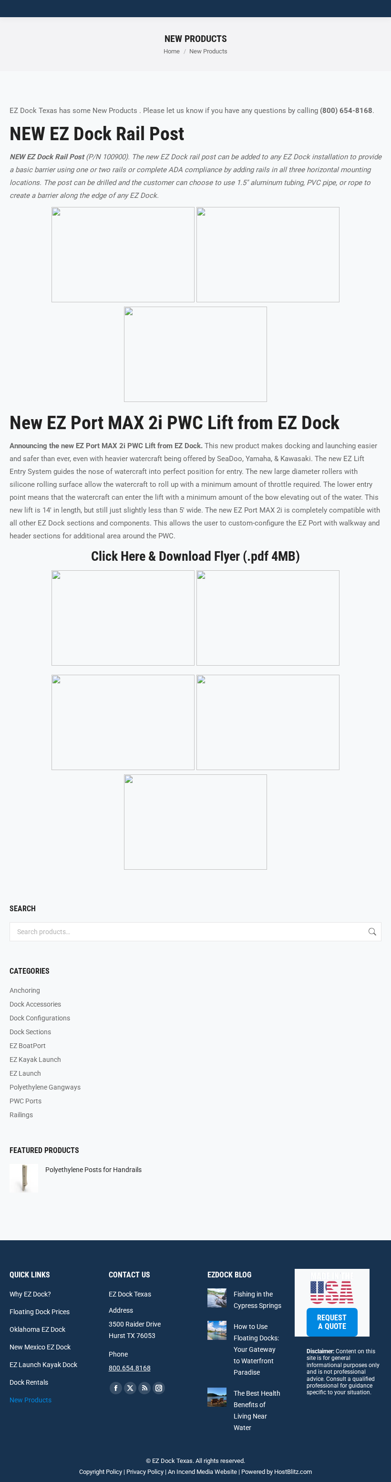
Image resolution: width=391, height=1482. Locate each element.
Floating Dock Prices (40, 1312)
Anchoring (25, 990)
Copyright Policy (100, 1471)
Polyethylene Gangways (45, 1087)
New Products (30, 1400)
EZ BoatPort (28, 1046)
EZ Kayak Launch (35, 1059)
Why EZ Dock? (30, 1294)
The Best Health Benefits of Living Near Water (257, 1410)
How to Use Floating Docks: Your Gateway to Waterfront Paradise (256, 1349)
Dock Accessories (35, 1004)
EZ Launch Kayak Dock (43, 1365)
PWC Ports (25, 1101)
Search (371, 931)
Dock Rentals (29, 1382)
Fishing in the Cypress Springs (257, 1299)
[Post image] (216, 1297)
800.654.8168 (130, 1368)
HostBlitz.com (293, 1471)
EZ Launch (25, 1073)
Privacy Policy (145, 1471)
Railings (21, 1115)
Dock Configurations (40, 1018)
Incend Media (194, 1471)
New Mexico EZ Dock (40, 1347)
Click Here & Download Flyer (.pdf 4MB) (195, 556)
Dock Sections (30, 1032)
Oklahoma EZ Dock (37, 1329)
